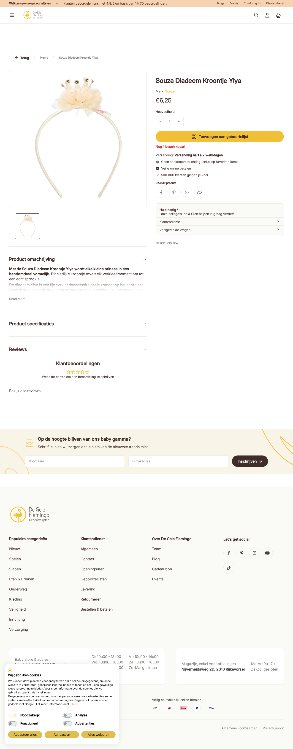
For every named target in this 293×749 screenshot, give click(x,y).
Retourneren (91, 599)
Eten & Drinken (21, 579)
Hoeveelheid (165, 111)
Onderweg (18, 589)
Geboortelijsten (94, 579)
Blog (156, 559)
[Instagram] (254, 552)
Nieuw (14, 549)
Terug (24, 58)
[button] (11, 15)
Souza (170, 91)
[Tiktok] (228, 567)
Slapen (15, 569)
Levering (88, 589)
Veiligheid (17, 609)
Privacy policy (273, 728)
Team (156, 549)
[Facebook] (228, 552)
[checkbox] (12, 715)
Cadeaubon (162, 569)
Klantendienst (275, 3)
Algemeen (89, 549)
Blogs (220, 3)
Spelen (15, 559)
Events (234, 3)
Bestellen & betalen (97, 609)
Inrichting (17, 619)
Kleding (15, 599)
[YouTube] (267, 552)
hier (74, 704)
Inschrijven (247, 461)
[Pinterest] (241, 552)
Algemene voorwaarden (239, 728)
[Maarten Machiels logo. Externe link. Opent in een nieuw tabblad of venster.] (10, 670)
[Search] (256, 15)
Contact (87, 559)
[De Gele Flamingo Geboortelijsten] (33, 15)
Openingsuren (92, 569)
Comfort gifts (252, 3)
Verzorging (18, 629)
